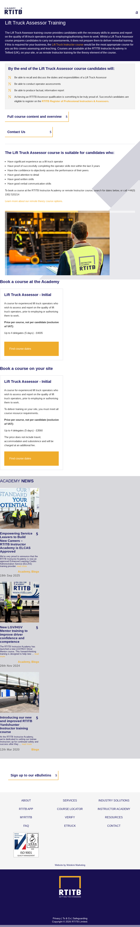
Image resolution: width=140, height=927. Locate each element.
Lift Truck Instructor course (67, 44)
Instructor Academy (114, 808)
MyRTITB (26, 817)
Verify (70, 817)
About (26, 800)
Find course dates (20, 348)
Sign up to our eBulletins (31, 775)
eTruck (70, 825)
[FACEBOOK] (58, 907)
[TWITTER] (66, 907)
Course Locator (70, 808)
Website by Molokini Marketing (70, 865)
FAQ (26, 825)
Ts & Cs (67, 918)
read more (22, 566)
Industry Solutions (114, 800)
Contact (114, 825)
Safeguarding (80, 918)
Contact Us (16, 132)
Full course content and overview (34, 116)
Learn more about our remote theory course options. (34, 201)
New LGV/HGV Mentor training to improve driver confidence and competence (14, 634)
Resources (114, 817)
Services (70, 800)
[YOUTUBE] (82, 907)
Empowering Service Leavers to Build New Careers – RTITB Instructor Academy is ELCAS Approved (16, 542)
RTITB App (26, 808)
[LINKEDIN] (74, 907)
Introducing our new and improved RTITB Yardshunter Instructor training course (16, 724)
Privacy (57, 918)
